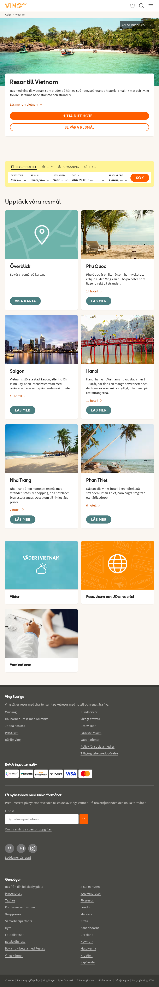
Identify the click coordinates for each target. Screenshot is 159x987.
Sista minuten (90, 886)
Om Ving (11, 712)
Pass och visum (91, 732)
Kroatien (87, 955)
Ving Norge (48, 980)
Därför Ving (13, 739)
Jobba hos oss (15, 726)
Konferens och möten (20, 907)
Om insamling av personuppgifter (28, 829)
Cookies (9, 980)
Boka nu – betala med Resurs (25, 948)
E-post (9, 811)
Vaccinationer (90, 739)
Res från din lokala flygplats (24, 886)
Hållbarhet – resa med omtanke (26, 719)
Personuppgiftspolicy (28, 980)
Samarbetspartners (18, 921)
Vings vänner (14, 955)
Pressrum (11, 732)
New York (87, 941)
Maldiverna (88, 948)
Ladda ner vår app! (18, 857)
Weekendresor (91, 893)
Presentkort (13, 893)
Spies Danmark (65, 980)
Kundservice (89, 712)
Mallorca (87, 914)
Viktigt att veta (90, 719)
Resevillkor (88, 726)
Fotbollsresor (14, 935)
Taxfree (10, 900)
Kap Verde (88, 962)
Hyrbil (9, 928)
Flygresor (87, 900)
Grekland (87, 935)
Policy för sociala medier (97, 746)
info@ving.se (122, 980)
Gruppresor (13, 914)
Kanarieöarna (90, 928)
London (86, 907)
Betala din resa (15, 941)
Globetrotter (105, 980)
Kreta (84, 921)
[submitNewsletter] (84, 819)
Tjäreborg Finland (86, 980)
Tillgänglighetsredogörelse (99, 753)
